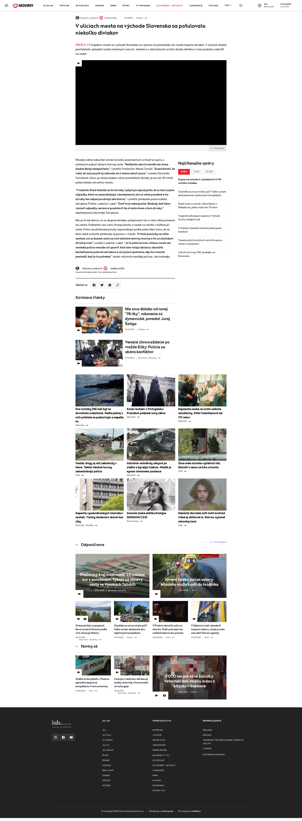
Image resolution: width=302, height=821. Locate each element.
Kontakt (207, 735)
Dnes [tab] (184, 172)
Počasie (213, 6)
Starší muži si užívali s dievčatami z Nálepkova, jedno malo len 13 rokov (198, 206)
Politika (157, 781)
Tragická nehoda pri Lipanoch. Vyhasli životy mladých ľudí (199, 218)
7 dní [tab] (196, 172)
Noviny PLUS (159, 740)
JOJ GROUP (107, 750)
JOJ (104, 730)
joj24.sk (157, 735)
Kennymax (168, 811)
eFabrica (196, 811)
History (106, 781)
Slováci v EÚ (159, 791)
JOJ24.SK (48, 6)
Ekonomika (158, 786)
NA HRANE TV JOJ (161, 755)
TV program (143, 6)
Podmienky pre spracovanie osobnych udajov (223, 742)
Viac (227, 5)
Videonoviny (159, 745)
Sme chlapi (108, 770)
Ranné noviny (160, 750)
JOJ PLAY (106, 735)
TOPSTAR (64, 6)
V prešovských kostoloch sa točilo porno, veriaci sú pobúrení (200, 242)
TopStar (106, 765)
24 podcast (82, 6)
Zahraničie (196, 6)
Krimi (113, 6)
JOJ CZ (105, 745)
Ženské (106, 760)
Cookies (207, 749)
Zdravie (99, 6)
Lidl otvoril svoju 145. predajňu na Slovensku (196, 254)
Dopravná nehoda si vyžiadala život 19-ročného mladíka (200, 181)
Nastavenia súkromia (214, 755)
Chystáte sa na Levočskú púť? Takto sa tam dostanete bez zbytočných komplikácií (202, 193)
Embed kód (219, 148)
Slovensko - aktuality (170, 6)
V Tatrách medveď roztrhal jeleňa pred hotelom (199, 230)
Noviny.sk (157, 730)
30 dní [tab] (209, 172)
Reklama (207, 730)
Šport (126, 6)
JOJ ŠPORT (107, 740)
